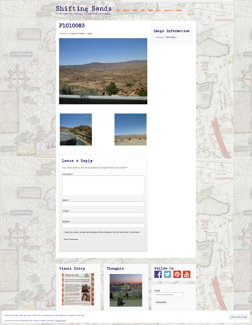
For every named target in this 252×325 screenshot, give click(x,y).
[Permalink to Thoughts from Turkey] (126, 290)
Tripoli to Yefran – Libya (81, 33)
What (135, 10)
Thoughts (115, 268)
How (159, 10)
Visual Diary (72, 268)
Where (126, 10)
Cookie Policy (60, 320)
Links (179, 10)
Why (118, 10)
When (150, 10)
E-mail (65, 210)
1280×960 (169, 37)
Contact (168, 10)
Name (65, 200)
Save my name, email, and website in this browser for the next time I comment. (102, 232)
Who (143, 10)
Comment (67, 174)
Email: (157, 290)
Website (66, 221)
